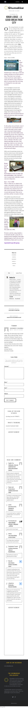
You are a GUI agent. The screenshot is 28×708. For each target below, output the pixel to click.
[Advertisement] (17, 445)
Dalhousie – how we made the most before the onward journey (13, 467)
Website (11, 298)
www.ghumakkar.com (8, 666)
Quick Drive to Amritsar (14, 309)
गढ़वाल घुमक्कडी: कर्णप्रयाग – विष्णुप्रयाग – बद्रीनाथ (13, 524)
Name (5, 382)
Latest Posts (19, 273)
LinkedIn (14, 263)
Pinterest (14, 259)
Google (11, 296)
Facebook (14, 254)
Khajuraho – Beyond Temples (12, 585)
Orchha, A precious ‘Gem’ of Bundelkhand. (13, 549)
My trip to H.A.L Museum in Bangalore (12, 508)
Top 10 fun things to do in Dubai (12, 536)
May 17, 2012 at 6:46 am (16, 329)
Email (14, 265)
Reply (22, 328)
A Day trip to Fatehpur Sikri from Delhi (13, 490)
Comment (6, 366)
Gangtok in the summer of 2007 (14, 316)
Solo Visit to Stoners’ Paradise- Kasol (12, 564)
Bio (9, 273)
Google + (14, 261)
